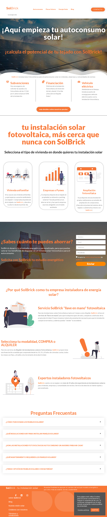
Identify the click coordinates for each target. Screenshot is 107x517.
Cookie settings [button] (83, 510)
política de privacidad (93, 257)
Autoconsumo (38, 9)
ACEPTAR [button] (95, 510)
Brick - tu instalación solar (22, 488)
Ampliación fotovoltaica (89, 192)
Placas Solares (51, 9)
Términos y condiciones (13, 515)
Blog (72, 9)
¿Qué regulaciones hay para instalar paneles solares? (32, 434)
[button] (98, 9)
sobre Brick (15, 498)
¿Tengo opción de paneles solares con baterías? (29, 469)
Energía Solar (63, 9)
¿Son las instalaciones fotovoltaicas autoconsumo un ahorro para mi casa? (44, 445)
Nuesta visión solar (16, 506)
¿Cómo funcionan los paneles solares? (25, 422)
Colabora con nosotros (18, 510)
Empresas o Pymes (53, 190)
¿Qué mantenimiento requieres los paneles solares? (31, 457)
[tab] (53, 422)
